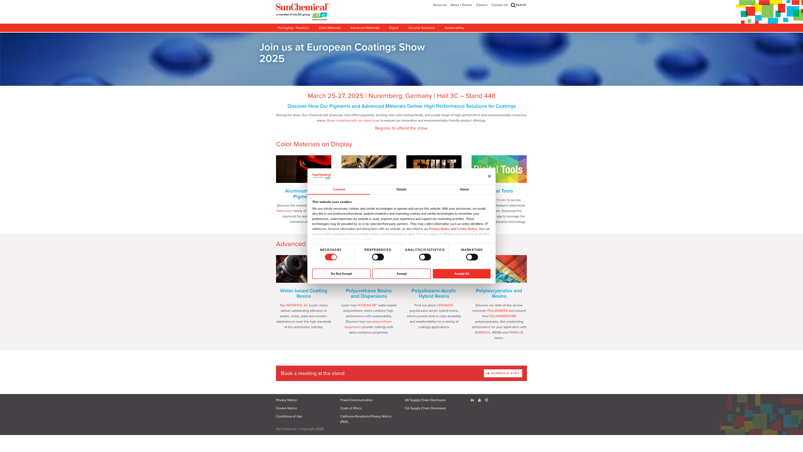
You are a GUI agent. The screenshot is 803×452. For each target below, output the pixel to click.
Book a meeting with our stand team (353, 120)
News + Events (461, 5)
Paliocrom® (285, 211)
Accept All (461, 273)
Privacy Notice (439, 229)
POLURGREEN (497, 311)
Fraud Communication (356, 400)
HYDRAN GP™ (367, 305)
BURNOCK (483, 332)
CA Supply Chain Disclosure (425, 408)
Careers (481, 5)
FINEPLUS (516, 332)
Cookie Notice (286, 408)
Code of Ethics (351, 408)
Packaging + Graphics (293, 28)
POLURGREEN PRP (502, 316)
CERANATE (445, 305)
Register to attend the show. (401, 128)
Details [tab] (401, 189)
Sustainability (454, 28)
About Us (439, 5)
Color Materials (330, 28)
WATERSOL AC (297, 305)
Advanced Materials (364, 28)
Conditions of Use (289, 416)
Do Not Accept (341, 273)
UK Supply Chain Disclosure (425, 400)
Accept (401, 273)
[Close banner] (489, 176)
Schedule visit (505, 373)
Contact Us (500, 5)
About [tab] (464, 189)
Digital (394, 28)
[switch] (378, 257)
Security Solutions (421, 28)
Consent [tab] (339, 189)
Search (520, 5)
